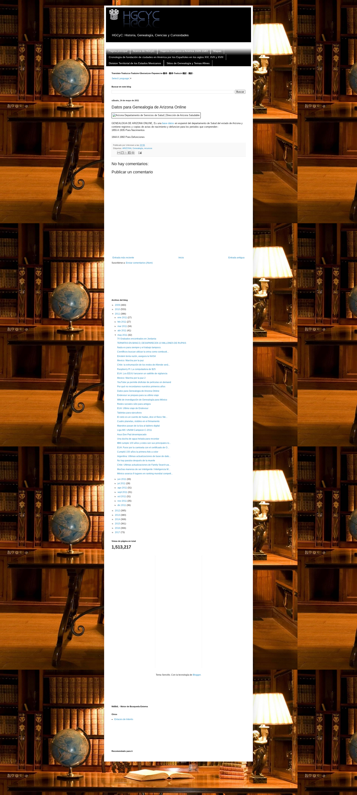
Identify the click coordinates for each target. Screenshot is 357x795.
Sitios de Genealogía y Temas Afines (188, 63)
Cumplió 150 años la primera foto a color (137, 452)
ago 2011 (123, 487)
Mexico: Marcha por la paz (130, 360)
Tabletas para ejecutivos (129, 412)
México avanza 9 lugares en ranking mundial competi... (145, 473)
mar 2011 (123, 326)
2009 (118, 305)
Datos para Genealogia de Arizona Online (138, 391)
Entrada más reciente (123, 257)
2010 (118, 309)
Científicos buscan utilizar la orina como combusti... (143, 351)
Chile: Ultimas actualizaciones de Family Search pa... (144, 465)
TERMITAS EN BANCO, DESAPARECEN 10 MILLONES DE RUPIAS (151, 343)
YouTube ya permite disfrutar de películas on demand (144, 382)
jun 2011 (122, 479)
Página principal (118, 50)
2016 (118, 528)
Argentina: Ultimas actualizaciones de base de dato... (144, 456)
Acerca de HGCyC (144, 50)
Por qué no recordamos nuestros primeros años (141, 386)
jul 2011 (122, 483)
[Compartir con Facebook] (129, 153)
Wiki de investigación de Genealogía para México (142, 399)
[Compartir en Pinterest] (133, 153)
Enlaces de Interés (123, 719)
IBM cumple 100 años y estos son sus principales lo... (144, 443)
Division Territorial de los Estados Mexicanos (135, 63)
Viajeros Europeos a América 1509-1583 (184, 50)
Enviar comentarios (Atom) (139, 263)
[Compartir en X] (126, 153)
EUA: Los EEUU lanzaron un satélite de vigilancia (142, 373)
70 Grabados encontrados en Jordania (136, 338)
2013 (118, 515)
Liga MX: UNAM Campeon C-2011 (134, 430)
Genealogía (138, 148)
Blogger (197, 675)
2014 (118, 519)
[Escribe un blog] (122, 153)
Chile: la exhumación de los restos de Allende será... (143, 364)
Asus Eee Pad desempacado (132, 434)
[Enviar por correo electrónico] (119, 153)
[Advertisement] (179, 284)
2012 (118, 510)
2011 (118, 313)
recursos (148, 148)
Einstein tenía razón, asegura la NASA (136, 356)
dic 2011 (122, 505)
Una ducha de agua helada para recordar (138, 438)
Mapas (217, 50)
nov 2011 (122, 501)
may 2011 (123, 335)
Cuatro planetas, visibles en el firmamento (138, 421)
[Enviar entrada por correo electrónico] (139, 152)
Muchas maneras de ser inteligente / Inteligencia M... (143, 469)
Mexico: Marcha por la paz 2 (131, 378)
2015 (118, 523)
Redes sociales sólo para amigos (134, 404)
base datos (168, 123)
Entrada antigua (236, 257)
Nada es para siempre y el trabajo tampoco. (139, 347)
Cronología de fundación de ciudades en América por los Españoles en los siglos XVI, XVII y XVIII (166, 57)
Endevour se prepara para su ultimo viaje (138, 395)
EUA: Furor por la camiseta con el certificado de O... (143, 447)
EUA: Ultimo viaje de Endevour (132, 408)
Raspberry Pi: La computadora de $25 (136, 369)
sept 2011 (123, 492)
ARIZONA (126, 148)
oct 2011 (122, 496)
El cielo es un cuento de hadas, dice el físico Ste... (142, 417)
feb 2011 (122, 321)
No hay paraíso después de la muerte (136, 460)
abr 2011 (122, 330)
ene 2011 (123, 317)
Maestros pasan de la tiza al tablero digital (138, 425)
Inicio (181, 257)
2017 (118, 532)
